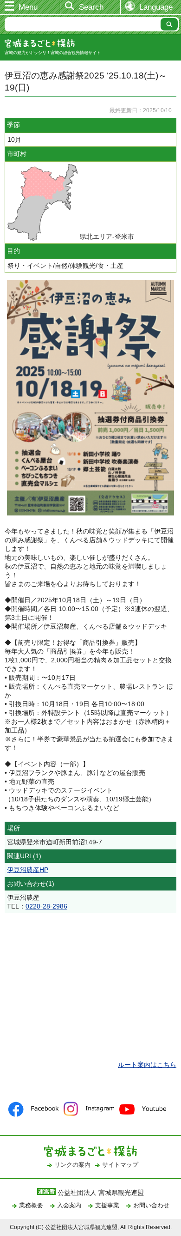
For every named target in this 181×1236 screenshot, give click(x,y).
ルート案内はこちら (147, 1064)
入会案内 (69, 1205)
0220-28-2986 (46, 906)
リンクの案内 (72, 1164)
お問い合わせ (151, 1205)
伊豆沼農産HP (27, 869)
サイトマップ (120, 1164)
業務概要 (31, 1205)
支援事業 (107, 1205)
